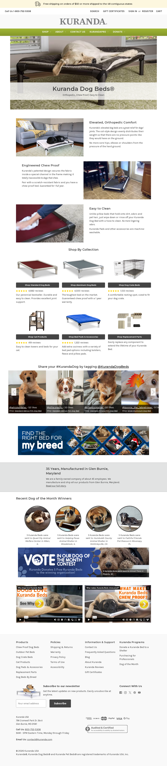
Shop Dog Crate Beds (129, 285)
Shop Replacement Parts (129, 337)
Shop (45, 31)
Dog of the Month (128, 664)
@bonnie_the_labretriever (137, 407)
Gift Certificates (114, 11)
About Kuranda (93, 662)
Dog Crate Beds (24, 657)
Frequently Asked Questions (100, 652)
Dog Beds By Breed (26, 677)
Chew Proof (82, 95)
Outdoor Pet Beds (25, 652)
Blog (87, 657)
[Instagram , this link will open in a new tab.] (125, 692)
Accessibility (57, 667)
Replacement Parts (26, 672)
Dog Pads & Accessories (29, 667)
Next (153, 392)
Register (147, 11)
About (59, 31)
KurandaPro (98, 31)
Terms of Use (57, 662)
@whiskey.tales (18, 407)
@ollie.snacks (55, 407)
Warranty (55, 652)
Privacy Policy (57, 657)
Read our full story (56, 485)
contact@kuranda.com (39, 739)
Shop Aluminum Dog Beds (83, 285)
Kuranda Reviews (94, 667)
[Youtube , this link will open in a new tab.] (139, 692)
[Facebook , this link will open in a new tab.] (120, 692)
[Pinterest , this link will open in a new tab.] (134, 692)
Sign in (132, 11)
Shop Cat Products (37, 337)
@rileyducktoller (94, 407)
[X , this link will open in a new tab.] (130, 692)
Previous (13, 392)
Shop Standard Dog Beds (37, 285)
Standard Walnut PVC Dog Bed (28, 411)
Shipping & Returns (61, 647)
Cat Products (23, 662)
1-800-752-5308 (18, 11)
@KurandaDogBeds (113, 366)
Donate (117, 31)
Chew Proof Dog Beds (27, 647)
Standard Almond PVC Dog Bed (104, 411)
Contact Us (77, 31)
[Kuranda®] (83, 21)
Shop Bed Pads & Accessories (83, 337)
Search (94, 11)
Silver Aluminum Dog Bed (139, 411)
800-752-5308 (33, 729)
